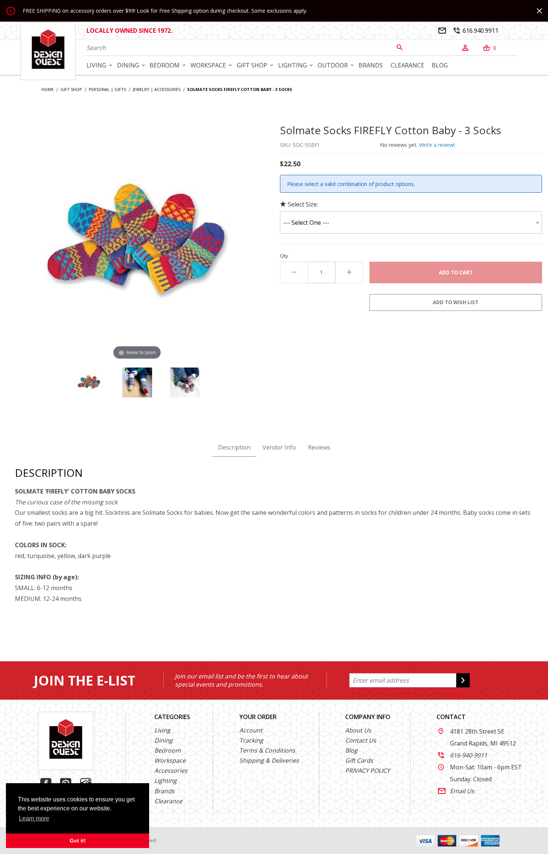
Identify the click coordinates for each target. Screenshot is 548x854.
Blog (351, 750)
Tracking (251, 740)
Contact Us (360, 740)
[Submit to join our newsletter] (463, 680)
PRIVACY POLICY (367, 770)
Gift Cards (359, 760)
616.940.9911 (476, 30)
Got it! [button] (78, 841)
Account (250, 730)
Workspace (170, 760)
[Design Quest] (48, 51)
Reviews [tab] (319, 447)
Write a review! (437, 144)
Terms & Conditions (267, 750)
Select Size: (303, 204)
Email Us (456, 791)
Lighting (165, 780)
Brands (164, 791)
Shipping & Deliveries (269, 760)
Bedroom (167, 750)
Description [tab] (234, 447)
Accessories (171, 770)
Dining (163, 740)
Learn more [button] (34, 818)
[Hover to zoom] (137, 241)
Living (162, 730)
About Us (358, 730)
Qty (284, 255)
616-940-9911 (462, 755)
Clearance (168, 801)
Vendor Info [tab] (279, 447)
